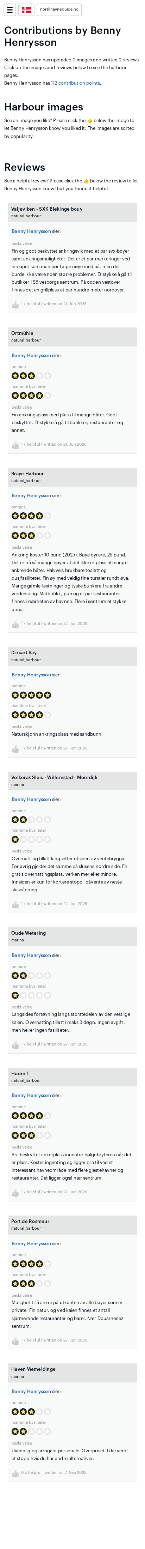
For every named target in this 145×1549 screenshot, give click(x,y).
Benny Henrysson (31, 231)
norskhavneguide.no (59, 9)
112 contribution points (75, 83)
